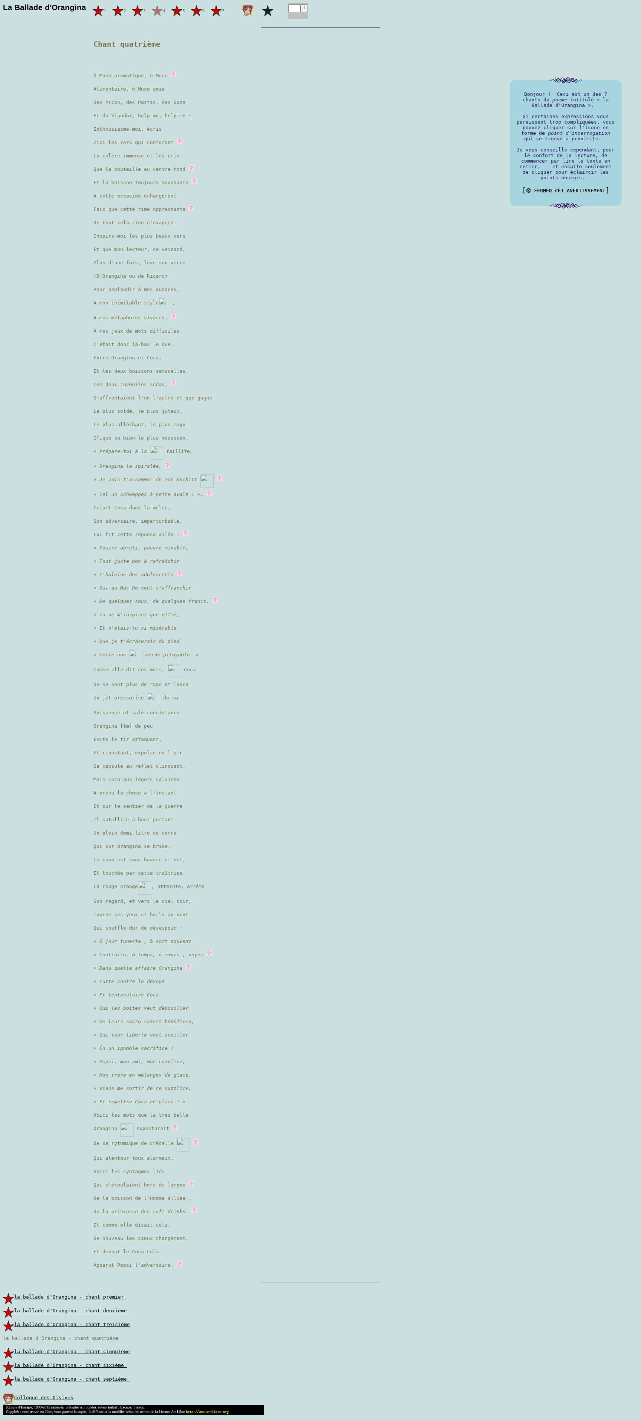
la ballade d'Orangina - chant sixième (70, 1365)
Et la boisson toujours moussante (142, 182)
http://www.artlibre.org (207, 1412)
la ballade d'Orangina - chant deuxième (72, 1310)
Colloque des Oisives (43, 1397)
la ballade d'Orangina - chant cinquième (72, 1351)
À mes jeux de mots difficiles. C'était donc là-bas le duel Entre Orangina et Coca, (138, 344)
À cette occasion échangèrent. (136, 196)
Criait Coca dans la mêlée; (132, 507)
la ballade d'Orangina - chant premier (70, 1297)
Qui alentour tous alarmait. (133, 1158)
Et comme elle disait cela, (132, 1225)
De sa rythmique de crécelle (135, 1143)
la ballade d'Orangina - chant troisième (72, 1324)
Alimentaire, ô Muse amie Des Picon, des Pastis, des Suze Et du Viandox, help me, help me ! (142, 102)
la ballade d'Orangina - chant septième (72, 1379)
